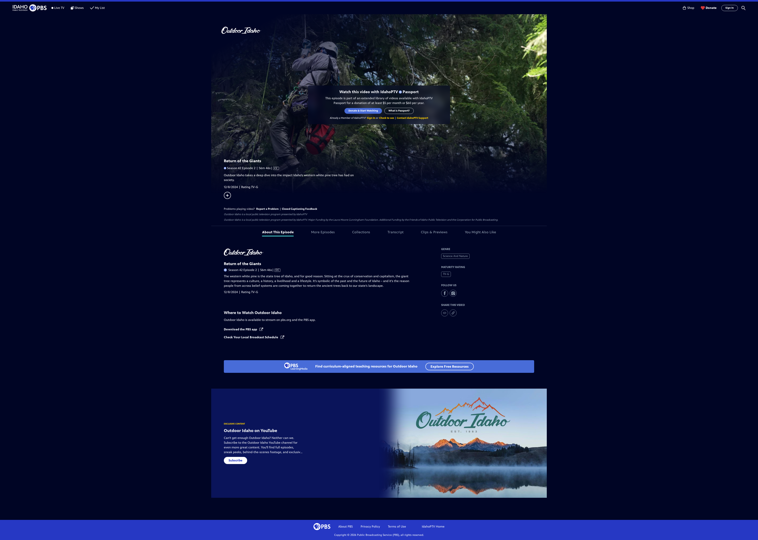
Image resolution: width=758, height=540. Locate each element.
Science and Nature (455, 256)
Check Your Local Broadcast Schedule (251, 337)
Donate (711, 8)
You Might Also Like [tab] (480, 232)
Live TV (59, 8)
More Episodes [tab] (323, 232)
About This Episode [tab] (278, 232)
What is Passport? (399, 110)
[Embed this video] (444, 312)
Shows (79, 8)
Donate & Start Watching (363, 110)
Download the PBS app (241, 329)
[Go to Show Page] (384, 30)
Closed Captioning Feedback (299, 209)
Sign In (729, 7)
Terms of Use (397, 526)
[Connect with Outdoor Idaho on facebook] (444, 293)
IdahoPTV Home (433, 526)
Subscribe (235, 460)
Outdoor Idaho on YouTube (250, 430)
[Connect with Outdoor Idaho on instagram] (453, 293)
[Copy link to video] (453, 312)
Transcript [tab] (395, 232)
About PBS (345, 526)
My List (100, 8)
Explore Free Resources (450, 366)
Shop (690, 8)
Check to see (386, 118)
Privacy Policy (370, 526)
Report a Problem (267, 209)
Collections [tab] (361, 232)
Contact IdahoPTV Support (412, 118)
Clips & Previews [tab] (434, 232)
